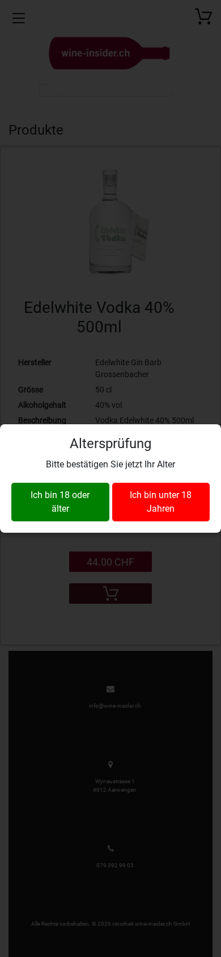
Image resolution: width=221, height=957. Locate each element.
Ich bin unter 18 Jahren (161, 502)
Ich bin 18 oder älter (60, 502)
